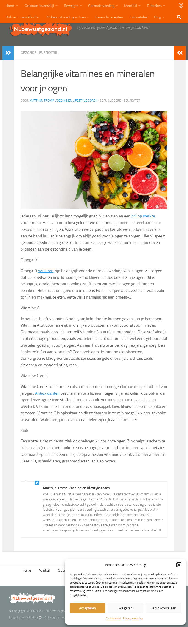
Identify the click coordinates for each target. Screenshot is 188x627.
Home (10, 5)
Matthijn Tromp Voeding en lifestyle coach (63, 101)
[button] (179, 565)
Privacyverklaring (133, 618)
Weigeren (126, 608)
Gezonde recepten (109, 17)
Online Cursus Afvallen (23, 17)
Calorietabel (139, 17)
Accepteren (87, 608)
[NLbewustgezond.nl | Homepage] (40, 29)
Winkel (44, 570)
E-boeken (154, 5)
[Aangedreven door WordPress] (40, 617)
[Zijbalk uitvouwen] (8, 53)
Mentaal (130, 5)
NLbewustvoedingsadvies (66, 17)
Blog (157, 17)
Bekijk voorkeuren (163, 608)
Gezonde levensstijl (39, 5)
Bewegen (71, 5)
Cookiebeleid (113, 618)
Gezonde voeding (101, 5)
